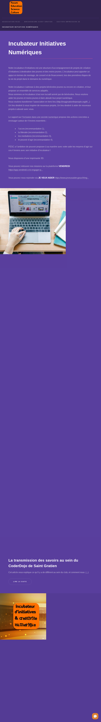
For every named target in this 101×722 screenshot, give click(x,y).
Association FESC (11, 21)
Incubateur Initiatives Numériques (20, 27)
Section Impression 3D (68, 21)
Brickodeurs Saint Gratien (38, 21)
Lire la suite (20, 581)
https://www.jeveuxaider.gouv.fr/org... (72, 178)
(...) (87, 572)
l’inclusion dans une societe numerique (40, 117)
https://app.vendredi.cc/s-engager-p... (25, 170)
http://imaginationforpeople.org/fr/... (73, 102)
